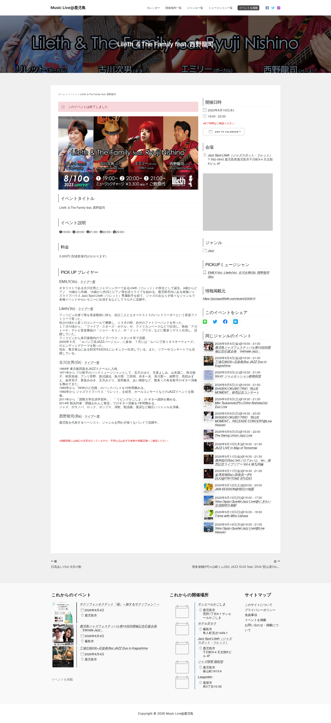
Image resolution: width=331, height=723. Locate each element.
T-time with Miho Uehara (231, 516)
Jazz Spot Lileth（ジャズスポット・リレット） (240, 155)
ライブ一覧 (87, 282)
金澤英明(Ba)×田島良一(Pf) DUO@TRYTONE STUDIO (233, 476)
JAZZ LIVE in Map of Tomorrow (236, 448)
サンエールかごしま (211, 604)
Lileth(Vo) (230, 272)
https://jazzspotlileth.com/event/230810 (229, 298)
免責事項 (251, 615)
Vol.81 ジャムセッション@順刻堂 (238, 376)
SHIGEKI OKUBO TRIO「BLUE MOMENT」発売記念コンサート (237, 390)
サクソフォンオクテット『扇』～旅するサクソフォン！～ (119, 604)
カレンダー (153, 7)
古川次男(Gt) (247, 272)
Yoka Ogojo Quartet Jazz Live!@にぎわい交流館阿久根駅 (243, 503)
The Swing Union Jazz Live (233, 435)
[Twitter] (273, 8)
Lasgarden (205, 677)
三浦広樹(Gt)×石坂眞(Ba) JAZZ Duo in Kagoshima (241, 364)
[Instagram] (278, 8)
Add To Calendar (226, 131)
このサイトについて (258, 605)
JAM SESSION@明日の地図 (234, 489)
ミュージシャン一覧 (220, 7)
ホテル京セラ (207, 623)
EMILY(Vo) (215, 272)
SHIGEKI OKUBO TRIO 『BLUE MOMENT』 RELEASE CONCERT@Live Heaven (243, 421)
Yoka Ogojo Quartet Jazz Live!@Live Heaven (240, 530)
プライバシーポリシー (260, 610)
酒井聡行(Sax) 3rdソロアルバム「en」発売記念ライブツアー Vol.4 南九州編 (243, 462)
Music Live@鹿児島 (68, 7)
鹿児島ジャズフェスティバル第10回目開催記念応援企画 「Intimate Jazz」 (242, 349)
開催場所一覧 (174, 7)
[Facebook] (267, 8)
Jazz (211, 250)
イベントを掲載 (248, 7)
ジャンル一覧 (195, 7)
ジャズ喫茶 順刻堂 (210, 661)
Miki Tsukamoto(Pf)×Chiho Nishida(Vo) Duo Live (241, 405)
